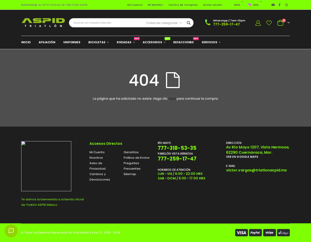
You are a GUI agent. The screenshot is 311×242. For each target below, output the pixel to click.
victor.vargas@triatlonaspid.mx (256, 170)
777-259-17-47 (226, 24)
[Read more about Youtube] (273, 5)
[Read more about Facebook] (280, 5)
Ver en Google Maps (242, 157)
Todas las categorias (162, 23)
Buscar (189, 22)
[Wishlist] (269, 23)
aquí (172, 98)
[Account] (258, 23)
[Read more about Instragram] (287, 5)
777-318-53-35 (177, 148)
